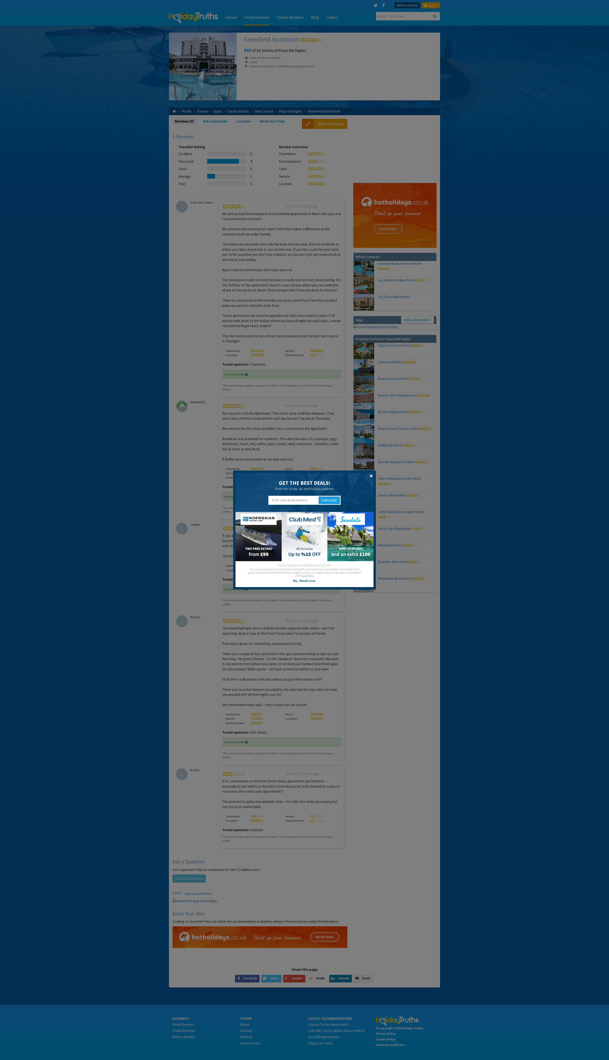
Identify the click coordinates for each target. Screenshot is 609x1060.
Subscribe (329, 500)
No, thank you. (304, 581)
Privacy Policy (306, 576)
